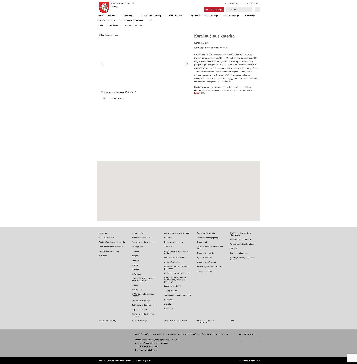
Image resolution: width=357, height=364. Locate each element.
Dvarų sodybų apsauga (141, 300)
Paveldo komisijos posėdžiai (143, 242)
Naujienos (103, 256)
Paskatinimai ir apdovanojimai (176, 273)
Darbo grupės (137, 246)
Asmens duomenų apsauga (208, 237)
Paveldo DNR (137, 289)
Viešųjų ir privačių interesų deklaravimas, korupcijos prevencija (175, 280)
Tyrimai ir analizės (204, 257)
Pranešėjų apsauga (231, 16)
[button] (178, 187)
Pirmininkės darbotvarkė (106, 20)
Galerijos (135, 260)
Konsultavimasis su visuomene (132, 20)
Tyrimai (135, 285)
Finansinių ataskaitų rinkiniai (175, 257)
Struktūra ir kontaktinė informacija (204, 16)
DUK (149, 20)
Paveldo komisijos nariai (109, 251)
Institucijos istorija (106, 237)
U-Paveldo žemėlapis (214, 9)
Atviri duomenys (248, 16)
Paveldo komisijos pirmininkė (111, 246)
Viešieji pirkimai (170, 290)
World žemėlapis (114, 25)
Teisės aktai (202, 242)
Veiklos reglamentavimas (142, 237)
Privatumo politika (204, 271)
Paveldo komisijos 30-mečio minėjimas (143, 315)
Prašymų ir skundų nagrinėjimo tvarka (242, 258)
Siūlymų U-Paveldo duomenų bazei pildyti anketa (143, 279)
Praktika (167, 304)
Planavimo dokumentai (173, 242)
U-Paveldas (136, 274)
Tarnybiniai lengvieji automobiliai (177, 295)
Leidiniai (135, 265)
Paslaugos (136, 251)
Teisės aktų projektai (205, 253)
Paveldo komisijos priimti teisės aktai (210, 247)
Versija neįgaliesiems (232, 3)
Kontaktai (233, 248)
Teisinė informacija (176, 16)
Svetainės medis (252, 3)
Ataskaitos (168, 246)
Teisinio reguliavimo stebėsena (209, 267)
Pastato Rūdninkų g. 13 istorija (112, 242)
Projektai (135, 269)
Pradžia (100, 16)
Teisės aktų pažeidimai (206, 262)
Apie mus (111, 16)
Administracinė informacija (151, 16)
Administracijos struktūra (240, 239)
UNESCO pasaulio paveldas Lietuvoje (143, 295)
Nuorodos (168, 309)
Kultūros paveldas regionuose (144, 305)
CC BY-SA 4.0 (130, 92)
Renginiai (135, 256)
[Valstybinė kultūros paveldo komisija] (124, 7)
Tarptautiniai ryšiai (139, 309)
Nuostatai (168, 237)
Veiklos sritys (127, 16)
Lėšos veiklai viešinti (172, 286)
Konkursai (168, 300)
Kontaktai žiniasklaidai (239, 253)
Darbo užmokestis (171, 262)
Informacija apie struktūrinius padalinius (176, 268)
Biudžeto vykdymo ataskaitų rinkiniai (176, 252)
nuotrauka (119, 92)
